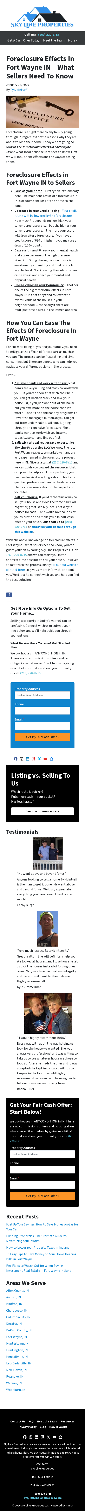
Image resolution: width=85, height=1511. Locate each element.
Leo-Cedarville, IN (18, 1363)
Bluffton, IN (14, 1304)
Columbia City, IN (18, 1317)
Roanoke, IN (15, 1376)
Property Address (28, 689)
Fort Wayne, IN (16, 1337)
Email (19, 719)
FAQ (31, 1421)
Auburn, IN (13, 1297)
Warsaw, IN (14, 1383)
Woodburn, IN (16, 1390)
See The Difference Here (42, 811)
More (71, 40)
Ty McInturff (18, 90)
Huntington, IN (17, 1350)
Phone (19, 704)
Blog (43, 1427)
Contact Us (17, 1421)
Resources (67, 1421)
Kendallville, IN (17, 1357)
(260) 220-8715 (48, 34)
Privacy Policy (27, 1427)
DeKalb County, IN (19, 1330)
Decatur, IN (14, 1323)
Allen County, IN (17, 1290)
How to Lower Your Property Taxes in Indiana (37, 1247)
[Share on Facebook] (9, 595)
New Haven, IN (16, 1370)
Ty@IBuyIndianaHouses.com (43, 1498)
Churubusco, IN (16, 1310)
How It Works (58, 1427)
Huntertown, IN (17, 1343)
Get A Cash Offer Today (23, 40)
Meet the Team (54, 40)
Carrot (69, 1505)
